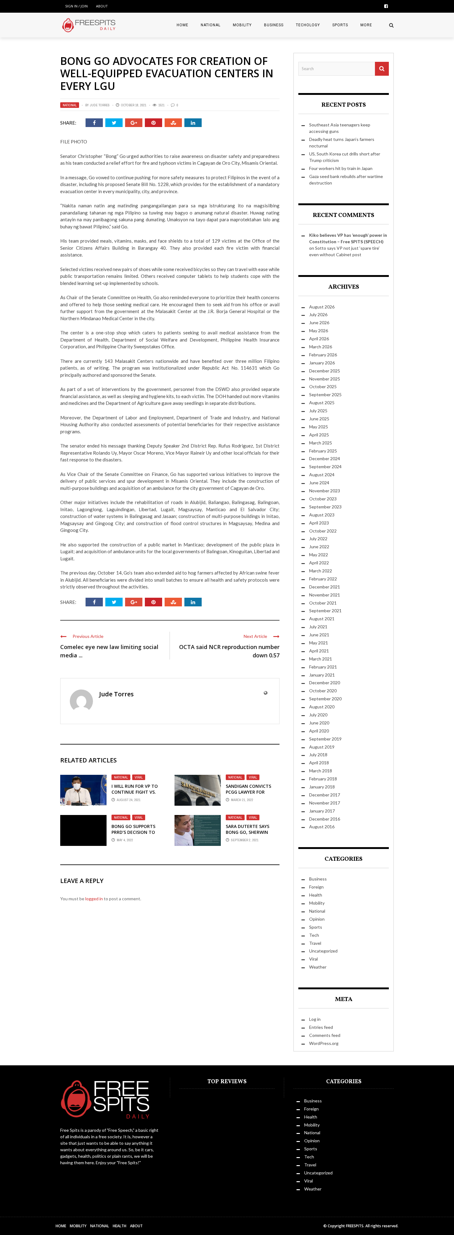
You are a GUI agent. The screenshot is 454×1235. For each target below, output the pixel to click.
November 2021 (324, 594)
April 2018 (319, 762)
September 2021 (325, 610)
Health (315, 895)
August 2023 (321, 514)
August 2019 (321, 746)
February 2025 (323, 450)
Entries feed (321, 1027)
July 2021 (318, 626)
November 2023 (324, 490)
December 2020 (324, 682)
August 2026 (321, 306)
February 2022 (323, 578)
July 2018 (318, 754)
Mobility (242, 25)
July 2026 (318, 314)
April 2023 (319, 522)
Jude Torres (100, 105)
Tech (314, 935)
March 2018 (320, 770)
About (102, 6)
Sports (340, 25)
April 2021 (319, 650)
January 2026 (322, 362)
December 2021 (324, 586)
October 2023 (323, 498)
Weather (317, 967)
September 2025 (325, 394)
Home (182, 25)
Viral (139, 777)
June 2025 (319, 418)
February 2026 (323, 354)
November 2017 (324, 802)
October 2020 (323, 690)
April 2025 (319, 434)
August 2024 (321, 474)
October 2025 (323, 386)
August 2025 (321, 402)
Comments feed (324, 1035)
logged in (94, 898)
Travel (315, 943)
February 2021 (323, 666)
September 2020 (325, 698)
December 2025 (324, 370)
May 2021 (318, 642)
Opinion (317, 919)
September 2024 (325, 466)
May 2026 (318, 330)
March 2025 (320, 442)
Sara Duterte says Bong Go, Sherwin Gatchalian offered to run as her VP (249, 834)
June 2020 (319, 722)
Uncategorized (323, 950)
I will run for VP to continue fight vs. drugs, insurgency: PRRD (134, 794)
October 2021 (323, 602)
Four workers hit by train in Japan (340, 168)
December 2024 (324, 458)
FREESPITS (355, 1226)
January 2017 (322, 810)
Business (274, 25)
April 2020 (319, 730)
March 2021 (320, 658)
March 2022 (320, 570)
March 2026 (320, 346)
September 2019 (325, 738)
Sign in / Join (76, 6)
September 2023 (325, 506)
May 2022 (318, 554)
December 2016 (324, 818)
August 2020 (321, 706)
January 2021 (322, 674)
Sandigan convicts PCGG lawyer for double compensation (252, 791)
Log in (315, 1019)
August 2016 (321, 826)
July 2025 (318, 410)
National (211, 25)
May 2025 (318, 426)
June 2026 (319, 322)
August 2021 (321, 618)
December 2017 (324, 794)
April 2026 (319, 338)
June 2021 (319, 634)
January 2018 (322, 786)
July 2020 (318, 714)
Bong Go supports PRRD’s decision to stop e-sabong (133, 831)
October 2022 (323, 530)
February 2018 (323, 778)
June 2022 (319, 546)
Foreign (316, 886)
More (366, 25)
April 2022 (319, 562)
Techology (308, 25)
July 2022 (318, 538)
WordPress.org (323, 1043)
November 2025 (324, 378)
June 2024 (319, 482)
